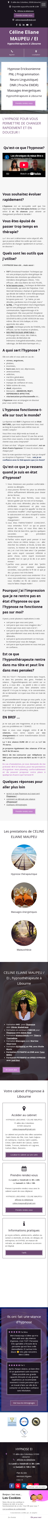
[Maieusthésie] (24, 933)
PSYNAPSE (21, 1046)
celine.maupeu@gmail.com (24, 1129)
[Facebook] (16, 25)
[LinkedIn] (23, 25)
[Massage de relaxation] (24, 895)
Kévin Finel (26, 1032)
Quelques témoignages (16, 804)
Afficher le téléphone (25, 11)
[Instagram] (31, 25)
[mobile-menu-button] (43, 4)
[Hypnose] (24, 857)
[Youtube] (27, 25)
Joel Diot (15, 1060)
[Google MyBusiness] (20, 25)
